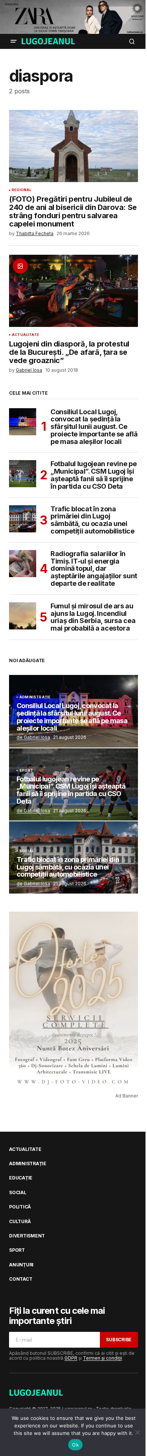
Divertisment (27, 1236)
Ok (75, 1445)
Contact (20, 1279)
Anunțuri (21, 1265)
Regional (21, 190)
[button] (13, 41)
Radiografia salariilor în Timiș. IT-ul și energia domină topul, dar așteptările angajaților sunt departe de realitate (94, 568)
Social (26, 851)
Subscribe (119, 1339)
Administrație (35, 697)
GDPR (70, 1358)
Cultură (20, 1221)
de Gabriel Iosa (33, 737)
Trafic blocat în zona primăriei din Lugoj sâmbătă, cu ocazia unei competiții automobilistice (93, 520)
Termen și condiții (102, 1358)
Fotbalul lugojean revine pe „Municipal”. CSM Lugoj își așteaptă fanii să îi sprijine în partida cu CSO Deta (93, 475)
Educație (20, 1178)
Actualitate (25, 335)
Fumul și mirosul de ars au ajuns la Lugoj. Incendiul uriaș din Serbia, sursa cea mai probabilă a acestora (93, 617)
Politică (20, 1207)
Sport (26, 770)
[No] (137, 1432)
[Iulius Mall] (73, 17)
